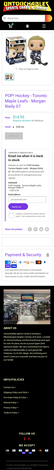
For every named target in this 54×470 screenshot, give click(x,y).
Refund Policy (10, 402)
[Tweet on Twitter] (41, 229)
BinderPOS (27, 468)
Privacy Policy (10, 407)
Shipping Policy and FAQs (15, 392)
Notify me (16, 207)
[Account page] (27, 26)
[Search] (48, 18)
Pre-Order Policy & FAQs (15, 397)
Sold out (13, 135)
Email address (14, 194)
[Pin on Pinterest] (35, 229)
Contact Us (9, 387)
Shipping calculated (22, 120)
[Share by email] (47, 229)
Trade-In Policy (10, 412)
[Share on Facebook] (30, 229)
